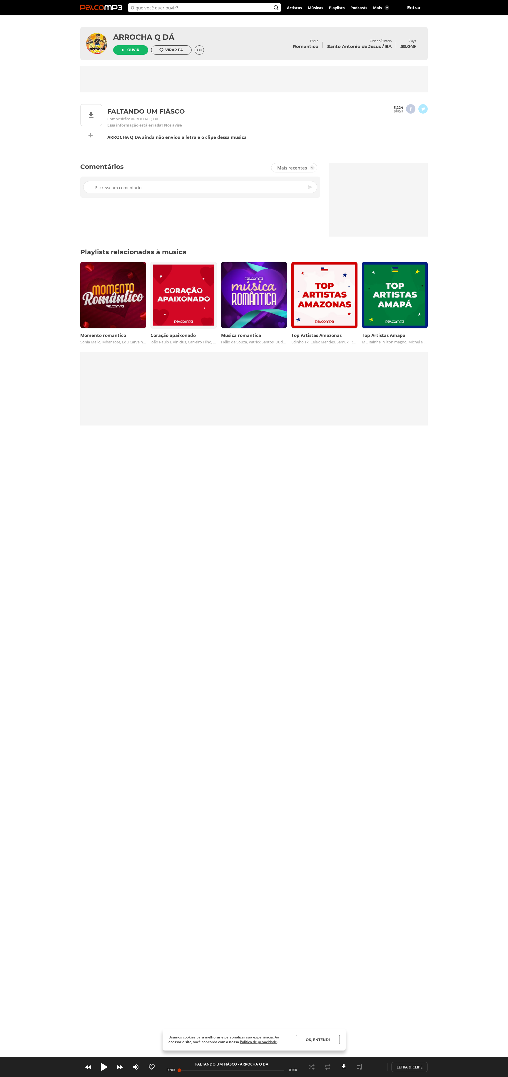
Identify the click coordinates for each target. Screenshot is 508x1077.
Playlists (337, 7)
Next (120, 1067)
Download (344, 1067)
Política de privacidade (258, 1041)
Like (152, 1067)
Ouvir (133, 50)
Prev (88, 1067)
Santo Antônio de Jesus (354, 46)
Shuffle (312, 1067)
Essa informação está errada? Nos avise (144, 125)
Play (104, 1067)
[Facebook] (410, 109)
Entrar (414, 7)
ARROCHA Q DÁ (143, 37)
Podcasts (358, 7)
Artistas (294, 7)
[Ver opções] (199, 50)
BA (388, 46)
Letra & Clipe (409, 1067)
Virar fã (174, 50)
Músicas (315, 7)
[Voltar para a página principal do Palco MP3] (102, 7)
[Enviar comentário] (310, 187)
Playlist (359, 1067)
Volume (136, 1067)
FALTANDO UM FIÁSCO (216, 1064)
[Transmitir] (375, 1067)
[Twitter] (423, 109)
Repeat (328, 1067)
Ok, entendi (318, 1040)
